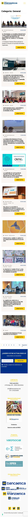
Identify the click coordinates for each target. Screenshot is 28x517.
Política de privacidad (12, 512)
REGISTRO (21, 361)
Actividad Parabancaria (8, 30)
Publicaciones (12, 235)
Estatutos (14, 424)
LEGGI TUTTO (20, 47)
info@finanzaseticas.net (14, 388)
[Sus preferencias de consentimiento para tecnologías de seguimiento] (2, 514)
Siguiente (24, 345)
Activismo (7, 72)
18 (19, 345)
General (4, 31)
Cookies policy (21, 512)
